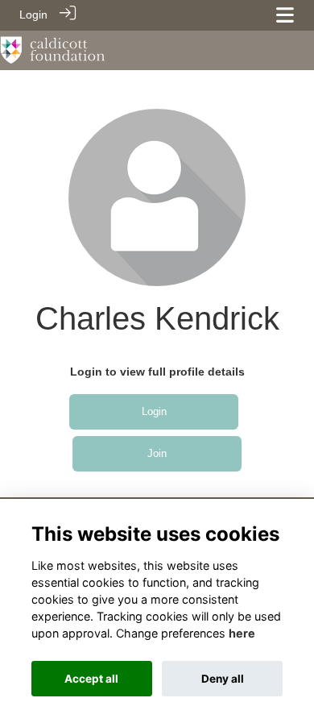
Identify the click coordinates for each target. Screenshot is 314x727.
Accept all (91, 678)
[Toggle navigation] (285, 15)
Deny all (222, 678)
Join (157, 453)
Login (33, 14)
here (242, 633)
